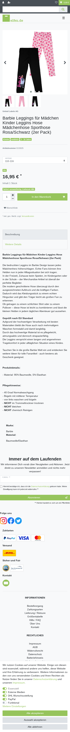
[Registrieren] (9, 2)
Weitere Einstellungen (14, 706)
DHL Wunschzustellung (20, 695)
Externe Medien (16, 692)
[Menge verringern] (13, 199)
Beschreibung (12, 234)
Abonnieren (34, 497)
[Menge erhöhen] (13, 195)
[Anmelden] (3, 2)
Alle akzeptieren (35, 713)
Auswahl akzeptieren (35, 720)
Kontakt (35, 627)
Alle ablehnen (35, 726)
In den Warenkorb (41, 196)
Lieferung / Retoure (35, 613)
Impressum (35, 643)
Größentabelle (35, 616)
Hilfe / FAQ (35, 620)
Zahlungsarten (35, 609)
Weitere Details (13, 244)
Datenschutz (35, 654)
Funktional (13, 702)
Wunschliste (12, 208)
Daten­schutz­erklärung (45, 679)
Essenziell (13, 688)
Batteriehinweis (35, 657)
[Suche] (63, 9)
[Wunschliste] (56, 2)
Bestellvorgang (35, 606)
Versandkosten (27, 216)
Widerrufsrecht (35, 650)
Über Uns (35, 623)
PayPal (11, 699)
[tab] (35, 234)
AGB (35, 647)
